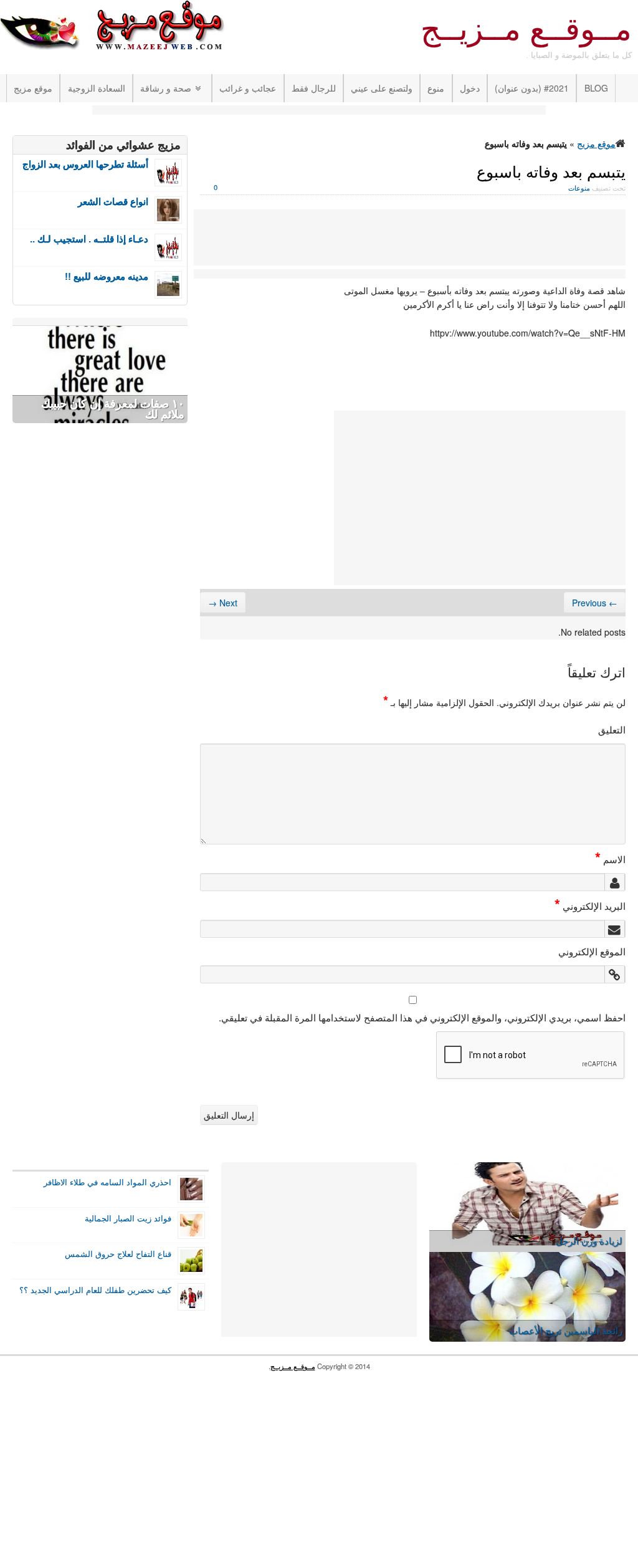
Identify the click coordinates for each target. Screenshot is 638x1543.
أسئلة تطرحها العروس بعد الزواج (85, 164)
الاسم (610, 859)
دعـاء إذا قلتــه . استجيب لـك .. (89, 239)
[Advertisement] (319, 111)
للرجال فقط (314, 88)
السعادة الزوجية (96, 88)
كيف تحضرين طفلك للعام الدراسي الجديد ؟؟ (95, 1290)
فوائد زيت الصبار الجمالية (128, 1218)
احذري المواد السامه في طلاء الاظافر (107, 1182)
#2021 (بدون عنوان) (532, 88)
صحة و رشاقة (165, 88)
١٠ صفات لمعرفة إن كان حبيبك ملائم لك (112, 409)
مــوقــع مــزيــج (526, 29)
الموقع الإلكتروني (592, 951)
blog (596, 88)
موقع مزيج (33, 88)
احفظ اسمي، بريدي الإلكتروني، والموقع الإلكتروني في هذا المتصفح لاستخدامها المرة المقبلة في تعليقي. (422, 1017)
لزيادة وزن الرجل (589, 1240)
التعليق (612, 729)
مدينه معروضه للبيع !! (106, 276)
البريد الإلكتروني (590, 905)
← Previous (594, 602)
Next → (222, 602)
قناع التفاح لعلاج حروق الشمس (118, 1253)
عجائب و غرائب (247, 88)
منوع (435, 88)
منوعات (579, 188)
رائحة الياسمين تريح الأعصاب (565, 1330)
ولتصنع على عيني (381, 88)
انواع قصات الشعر (113, 201)
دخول (470, 88)
